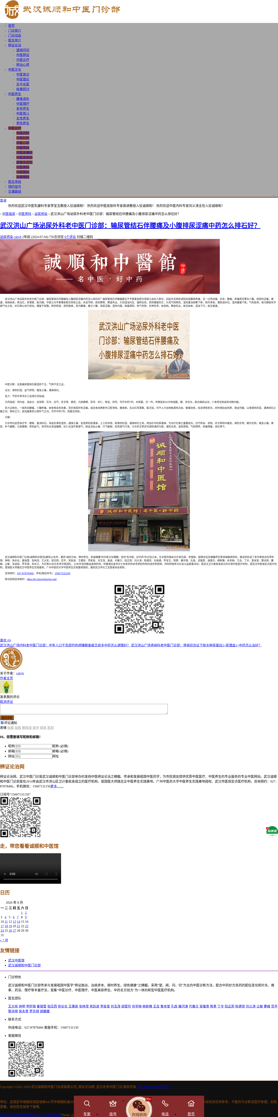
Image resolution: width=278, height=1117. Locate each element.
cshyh (17, 237)
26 (10, 930)
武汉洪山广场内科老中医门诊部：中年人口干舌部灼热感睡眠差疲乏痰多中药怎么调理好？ (65, 645)
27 (14, 930)
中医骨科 (22, 167)
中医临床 (8, 214)
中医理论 (22, 79)
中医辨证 (22, 55)
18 (6, 926)
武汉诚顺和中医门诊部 (24, 965)
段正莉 (229, 1006)
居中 (36, 727)
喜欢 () (5, 640)
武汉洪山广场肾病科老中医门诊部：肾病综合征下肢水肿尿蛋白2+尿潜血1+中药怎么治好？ (196, 645)
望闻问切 (22, 50)
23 (26, 926)
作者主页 (6, 678)
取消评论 (6, 701)
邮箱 (11, 751)
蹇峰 (267, 1006)
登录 (3, 200)
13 (14, 921)
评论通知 (10, 723)
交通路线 (14, 191)
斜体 (43, 727)
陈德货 (240, 1006)
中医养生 (14, 94)
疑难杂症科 (24, 162)
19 (10, 926)
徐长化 (63, 1006)
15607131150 (62, 573)
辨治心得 (22, 64)
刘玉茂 (115, 1006)
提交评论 (7, 717)
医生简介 (14, 40)
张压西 (52, 1006)
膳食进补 (22, 99)
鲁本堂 (165, 1006)
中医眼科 (22, 172)
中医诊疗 (22, 60)
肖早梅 (137, 1006)
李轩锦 (31, 1006)
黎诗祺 (13, 1011)
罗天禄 (34, 1011)
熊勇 (213, 1006)
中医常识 (22, 74)
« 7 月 (4, 940)
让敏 (259, 1006)
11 (6, 921)
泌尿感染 (40, 214)
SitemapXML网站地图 (45, 1115)
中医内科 (22, 133)
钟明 (22, 1006)
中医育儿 (22, 113)
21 (18, 926)
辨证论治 (14, 45)
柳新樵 (147, 1006)
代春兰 (194, 1006)
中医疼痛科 (24, 152)
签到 (50, 727)
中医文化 (14, 69)
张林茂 (84, 1006)
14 (18, 921)
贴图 (10, 727)
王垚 (156, 1006)
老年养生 (22, 108)
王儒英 (73, 1006)
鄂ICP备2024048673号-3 (154, 1087)
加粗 (18, 727)
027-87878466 (25, 573)
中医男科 (22, 147)
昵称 (11, 746)
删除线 (27, 727)
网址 (11, 756)
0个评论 (70, 237)
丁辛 (220, 1006)
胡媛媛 (45, 1011)
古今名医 (22, 84)
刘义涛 (251, 1006)
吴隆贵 (204, 1006)
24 (2, 930)
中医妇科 (22, 138)
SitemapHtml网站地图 (15, 1115)
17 (2, 926)
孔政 (174, 1006)
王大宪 (13, 1006)
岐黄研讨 (22, 89)
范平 (274, 1006)
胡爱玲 (126, 1006)
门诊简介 (14, 30)
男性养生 (22, 123)
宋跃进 (94, 1006)
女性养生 (22, 118)
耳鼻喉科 (22, 177)
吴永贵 (23, 1011)
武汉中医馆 (16, 960)
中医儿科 (22, 142)
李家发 (105, 1006)
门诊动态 (14, 35)
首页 (11, 25)
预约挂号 (14, 186)
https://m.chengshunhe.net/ (42, 579)
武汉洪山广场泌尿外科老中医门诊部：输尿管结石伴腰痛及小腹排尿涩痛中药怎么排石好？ (130, 225)
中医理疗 (22, 103)
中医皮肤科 (24, 157)
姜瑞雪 (41, 1006)
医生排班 (14, 181)
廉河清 (183, 1006)
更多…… (56, 786)
